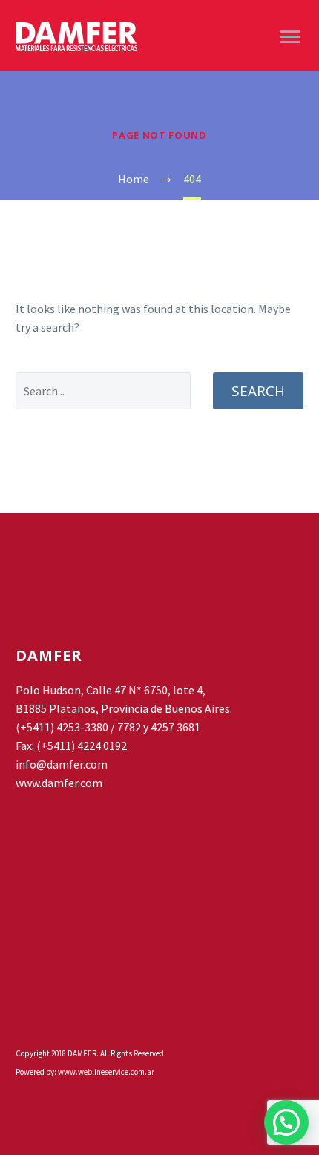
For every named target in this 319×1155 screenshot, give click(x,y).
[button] (286, 1122)
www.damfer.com (59, 782)
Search (258, 391)
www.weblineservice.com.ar (106, 1072)
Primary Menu (290, 37)
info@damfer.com (62, 764)
